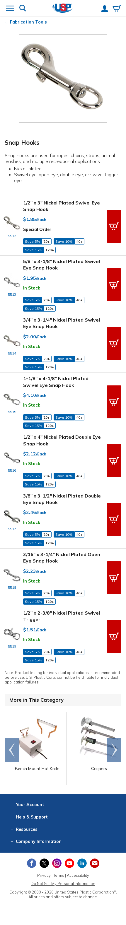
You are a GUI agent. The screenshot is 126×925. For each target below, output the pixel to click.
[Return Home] (62, 9)
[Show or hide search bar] (22, 9)
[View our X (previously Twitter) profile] (44, 863)
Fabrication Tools (28, 22)
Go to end (12, 750)
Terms (58, 875)
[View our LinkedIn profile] (82, 863)
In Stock (31, 288)
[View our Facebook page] (32, 863)
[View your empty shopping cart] (117, 9)
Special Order (37, 229)
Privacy (44, 875)
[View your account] (104, 9)
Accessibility (78, 875)
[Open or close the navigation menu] (10, 9)
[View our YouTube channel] (69, 863)
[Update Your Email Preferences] (95, 863)
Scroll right (114, 750)
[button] (114, 226)
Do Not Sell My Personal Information (63, 883)
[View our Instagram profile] (57, 863)
